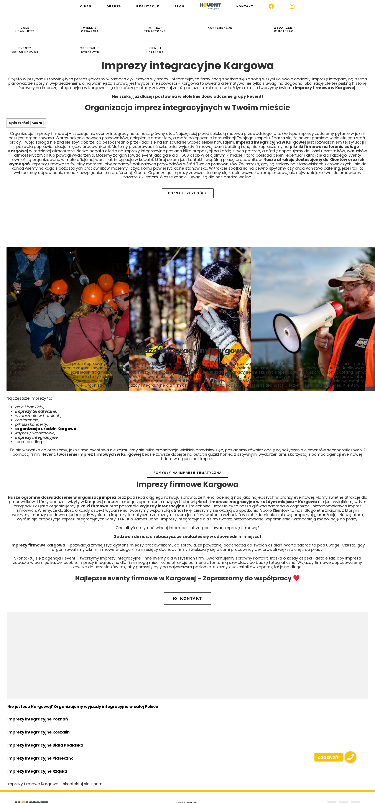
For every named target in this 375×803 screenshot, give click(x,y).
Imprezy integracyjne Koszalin (38, 732)
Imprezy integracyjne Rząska (37, 771)
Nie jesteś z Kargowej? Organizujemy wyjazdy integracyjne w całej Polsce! (83, 706)
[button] (350, 757)
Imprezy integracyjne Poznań (37, 719)
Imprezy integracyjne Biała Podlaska (45, 745)
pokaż (37, 123)
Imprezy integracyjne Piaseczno (40, 758)
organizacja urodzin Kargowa (45, 428)
